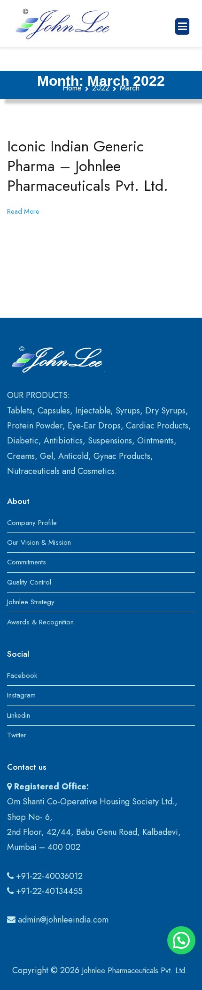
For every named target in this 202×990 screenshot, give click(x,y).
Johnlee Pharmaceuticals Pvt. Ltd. (134, 970)
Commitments (26, 562)
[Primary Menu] (182, 26)
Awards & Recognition (40, 622)
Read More (23, 211)
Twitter (16, 735)
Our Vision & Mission (39, 542)
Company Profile (32, 523)
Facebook (22, 675)
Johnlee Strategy (30, 602)
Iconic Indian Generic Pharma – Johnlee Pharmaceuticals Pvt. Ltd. (87, 165)
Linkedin (18, 715)
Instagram (21, 695)
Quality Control (29, 582)
